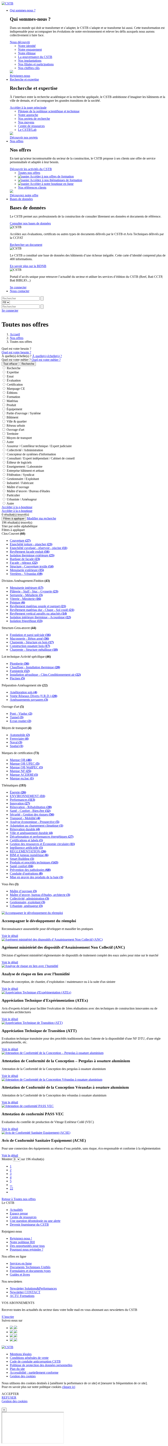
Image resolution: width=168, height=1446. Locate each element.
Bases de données (21, 199)
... (11, 1184)
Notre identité (27, 46)
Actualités (16, 1209)
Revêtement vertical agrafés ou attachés (38, 613)
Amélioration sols (23, 692)
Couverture (20, 540)
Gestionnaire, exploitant (27, 902)
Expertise (12, 372)
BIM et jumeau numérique (29, 855)
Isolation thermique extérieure (32, 555)
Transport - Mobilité (25, 818)
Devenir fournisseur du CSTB (29, 1224)
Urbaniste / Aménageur (21, 499)
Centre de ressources (31, 126)
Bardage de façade (25, 559)
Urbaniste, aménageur (26, 906)
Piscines (17, 678)
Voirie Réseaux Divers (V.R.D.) (33, 696)
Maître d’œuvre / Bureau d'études (28, 491)
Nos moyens (26, 122)
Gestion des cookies (23, 1376)
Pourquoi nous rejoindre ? (26, 1249)
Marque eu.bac (22, 778)
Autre (10, 442)
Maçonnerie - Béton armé (29, 638)
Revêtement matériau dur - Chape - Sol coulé (42, 610)
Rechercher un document (26, 244)
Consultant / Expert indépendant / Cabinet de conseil (40, 458)
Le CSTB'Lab (27, 129)
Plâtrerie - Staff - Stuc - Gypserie (34, 591)
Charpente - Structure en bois (32, 642)
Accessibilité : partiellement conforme (34, 1372)
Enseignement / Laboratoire (24, 466)
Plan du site (17, 1369)
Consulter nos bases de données (30, 223)
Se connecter (18, 287)
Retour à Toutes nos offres (19, 1199)
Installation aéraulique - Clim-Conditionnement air (45, 674)
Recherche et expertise (24, 79)
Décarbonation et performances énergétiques (41, 836)
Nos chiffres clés (29, 68)
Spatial (16, 746)
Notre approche (28, 115)
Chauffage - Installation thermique (35, 667)
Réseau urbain (15, 425)
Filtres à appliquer (13, 518)
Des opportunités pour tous (27, 1246)
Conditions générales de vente (29, 1357)
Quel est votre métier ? (16, 359)
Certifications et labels (26, 840)
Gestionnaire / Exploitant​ (22, 479)
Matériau (12, 401)
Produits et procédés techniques (34, 862)
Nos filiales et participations (36, 64)
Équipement (14, 409)
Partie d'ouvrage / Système (23, 413)
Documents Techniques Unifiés (30, 1267)
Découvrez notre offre (24, 195)
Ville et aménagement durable (31, 833)
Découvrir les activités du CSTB (31, 169)
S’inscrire (8, 1316)
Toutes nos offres (29, 172)
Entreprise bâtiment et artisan (25, 470)
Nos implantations (29, 60)
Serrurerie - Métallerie (26, 595)
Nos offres (16, 141)
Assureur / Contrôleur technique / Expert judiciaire (39, 446)
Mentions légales (21, 1354)
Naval (16, 742)
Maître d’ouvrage (17, 487)
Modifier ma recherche (41, 518)
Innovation (20, 803)
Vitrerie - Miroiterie (25, 599)
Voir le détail (10, 936)
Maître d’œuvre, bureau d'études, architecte (40, 895)
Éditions (11, 392)
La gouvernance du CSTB (35, 57)
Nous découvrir (20, 42)
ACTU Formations (22, 1296)
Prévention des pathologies (30, 870)
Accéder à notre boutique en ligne (52, 184)
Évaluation (13, 380)
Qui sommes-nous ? (22, 10)
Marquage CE (15, 388)
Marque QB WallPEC (26, 767)
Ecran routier (20, 721)
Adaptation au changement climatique (36, 825)
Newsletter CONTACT (25, 1292)
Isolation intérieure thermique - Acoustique (40, 617)
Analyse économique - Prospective (34, 822)
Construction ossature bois (30, 646)
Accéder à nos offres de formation (52, 176)
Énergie (18, 792)
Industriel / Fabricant (19, 483)
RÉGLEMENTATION (28, 851)
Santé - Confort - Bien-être (30, 810)
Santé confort (21, 866)
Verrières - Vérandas (26, 573)
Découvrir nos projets (24, 137)
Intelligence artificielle (26, 847)
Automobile (20, 735)
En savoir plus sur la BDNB (28, 266)
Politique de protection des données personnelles (41, 1365)
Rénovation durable (25, 829)
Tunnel (16, 717)
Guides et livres (20, 1274)
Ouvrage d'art (15, 429)
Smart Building (22, 858)
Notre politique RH (22, 1242)
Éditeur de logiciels (19, 462)
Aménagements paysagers (29, 699)
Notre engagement (30, 49)
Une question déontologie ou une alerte (35, 1221)
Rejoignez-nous (20, 75)
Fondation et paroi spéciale (30, 635)
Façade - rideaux (23, 562)
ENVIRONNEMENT (27, 796)
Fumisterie (20, 671)
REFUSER (9, 1397)
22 (11, 1188)
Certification (14, 384)
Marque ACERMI (24, 774)
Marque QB (21, 760)
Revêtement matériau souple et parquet (38, 606)
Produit (11, 405)
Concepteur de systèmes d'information (31, 454)
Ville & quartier (16, 421)
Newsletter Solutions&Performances (33, 1288)
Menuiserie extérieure (27, 570)
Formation (13, 397)
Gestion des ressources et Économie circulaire (42, 844)
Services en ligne (21, 1263)
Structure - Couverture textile (31, 566)
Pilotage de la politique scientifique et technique (48, 111)
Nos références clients (32, 187)
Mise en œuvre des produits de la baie (36, 877)
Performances (22, 799)
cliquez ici (68, 1387)
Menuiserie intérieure (26, 587)
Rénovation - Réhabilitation (31, 807)
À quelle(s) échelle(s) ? (16, 356)
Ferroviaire (19, 738)
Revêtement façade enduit (29, 551)
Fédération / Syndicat (20, 474)
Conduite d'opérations (26, 873)
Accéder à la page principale (28, 107)
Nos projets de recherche (34, 118)
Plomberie (19, 663)
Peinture (17, 602)
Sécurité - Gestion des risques (32, 814)
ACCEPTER (10, 1394)
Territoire (12, 433)
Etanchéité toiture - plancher (31, 544)
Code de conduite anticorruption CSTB (35, 1361)
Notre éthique (27, 53)
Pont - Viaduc (21, 713)
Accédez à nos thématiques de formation (56, 180)
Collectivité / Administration (24, 450)
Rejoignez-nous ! (21, 1238)
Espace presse (19, 1213)
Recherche (13, 368)
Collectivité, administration (29, 898)
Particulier (13, 495)
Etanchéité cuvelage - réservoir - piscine (38, 548)
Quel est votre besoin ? (16, 348)
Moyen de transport (19, 438)
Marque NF (20, 771)
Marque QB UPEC (24, 763)
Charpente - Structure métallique (34, 649)
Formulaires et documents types (30, 1271)
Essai (10, 376)
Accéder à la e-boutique (17, 507)
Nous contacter (19, 291)
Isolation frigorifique (26, 621)
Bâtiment (12, 417)
